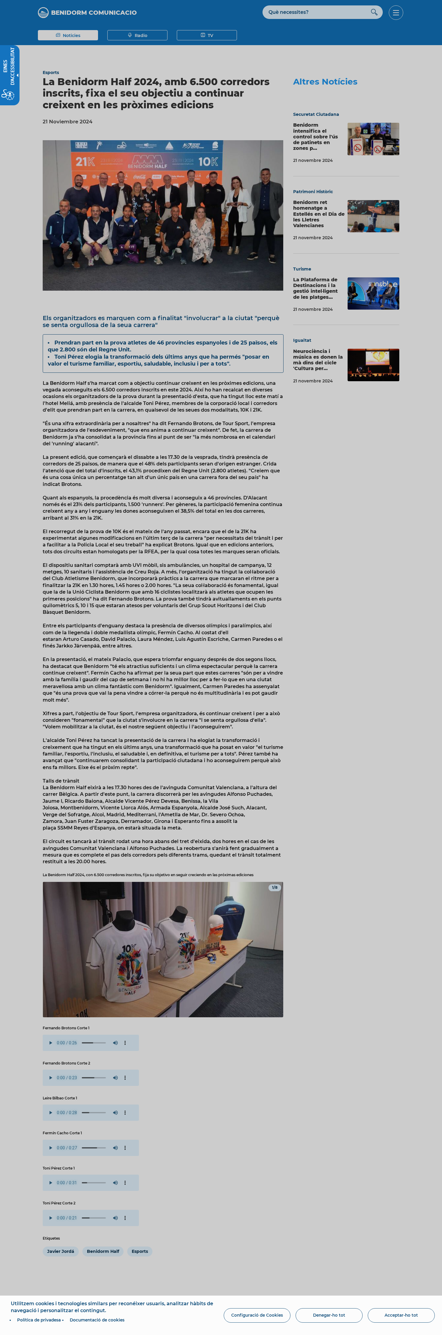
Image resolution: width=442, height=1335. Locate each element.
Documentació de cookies (97, 1320)
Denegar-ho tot (329, 1315)
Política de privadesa (39, 1320)
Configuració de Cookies (257, 1315)
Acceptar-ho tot (401, 1315)
